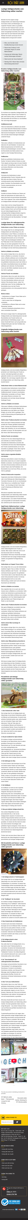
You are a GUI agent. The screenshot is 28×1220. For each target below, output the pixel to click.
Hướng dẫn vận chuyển (7, 1154)
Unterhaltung (15, 1092)
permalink (3, 1093)
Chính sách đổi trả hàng (8, 1163)
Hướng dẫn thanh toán (7, 1151)
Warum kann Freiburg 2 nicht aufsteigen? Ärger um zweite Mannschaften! (12, 49)
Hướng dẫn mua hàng (7, 1149)
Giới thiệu (4, 1177)
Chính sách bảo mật (7, 1168)
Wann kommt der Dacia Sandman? (13, 59)
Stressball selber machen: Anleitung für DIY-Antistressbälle (21, 1100)
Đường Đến (5, 1179)
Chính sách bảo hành (7, 1165)
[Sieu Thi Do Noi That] (16, 3)
